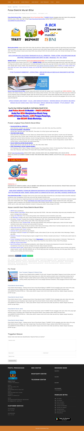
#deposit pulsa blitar (59, 259)
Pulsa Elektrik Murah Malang (15, 285)
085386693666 (11, 413)
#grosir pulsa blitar (21, 260)
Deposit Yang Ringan (20, 212)
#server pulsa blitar (65, 263)
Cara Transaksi (44, 2)
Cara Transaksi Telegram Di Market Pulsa (30, 272)
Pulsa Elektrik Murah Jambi (15, 308)
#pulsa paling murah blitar (36, 263)
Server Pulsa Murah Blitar (37, 17)
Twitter (24, 255)
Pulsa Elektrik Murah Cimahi (15, 297)
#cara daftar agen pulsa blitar (44, 259)
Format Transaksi (60, 402)
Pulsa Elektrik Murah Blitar (33, 207)
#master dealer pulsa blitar (65, 260)
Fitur (52, 2)
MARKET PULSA (49, 17)
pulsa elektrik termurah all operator (45, 65)
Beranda (9, 6)
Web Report (16, 217)
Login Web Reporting (61, 410)
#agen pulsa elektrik (28, 259)
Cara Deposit (35, 2)
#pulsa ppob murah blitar (51, 263)
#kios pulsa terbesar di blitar (48, 260)
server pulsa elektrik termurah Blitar (36, 60)
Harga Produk (25, 2)
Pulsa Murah (33, 13)
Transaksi (19, 219)
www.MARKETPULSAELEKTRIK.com (17, 20)
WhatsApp (30, 255)
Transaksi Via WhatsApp (62, 405)
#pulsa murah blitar (21, 263)
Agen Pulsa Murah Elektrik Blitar (37, 19)
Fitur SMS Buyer (18, 215)
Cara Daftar (16, 2)
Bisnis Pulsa (18, 13)
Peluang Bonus (60, 412)
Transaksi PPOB (26, 222)
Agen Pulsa (15, 6)
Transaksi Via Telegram (61, 407)
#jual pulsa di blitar (33, 260)
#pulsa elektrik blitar (44, 261)
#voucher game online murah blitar (17, 264)
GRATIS (12, 210)
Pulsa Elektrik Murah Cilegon (16, 320)
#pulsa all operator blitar (30, 261)
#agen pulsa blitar (16, 259)
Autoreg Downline (60, 409)
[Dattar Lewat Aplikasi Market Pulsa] (63, 420)
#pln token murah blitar (14, 261)
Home (9, 2)
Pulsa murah (39, 239)
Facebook (19, 255)
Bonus (58, 2)
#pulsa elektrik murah (57, 261)
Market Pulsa (25, 13)
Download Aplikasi (60, 403)
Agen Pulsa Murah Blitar (18, 153)
